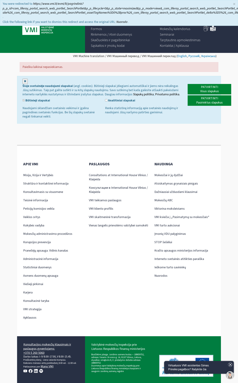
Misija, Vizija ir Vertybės (38, 175)
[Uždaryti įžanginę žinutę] (230, 364)
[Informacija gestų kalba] (206, 30)
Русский (193, 56)
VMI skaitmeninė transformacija (109, 217)
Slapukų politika (143, 94)
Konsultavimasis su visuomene (43, 192)
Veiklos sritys (31, 217)
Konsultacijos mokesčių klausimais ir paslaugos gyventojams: (47, 346)
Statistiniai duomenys (37, 267)
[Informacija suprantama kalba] (213, 30)
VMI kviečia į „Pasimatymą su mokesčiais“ (181, 217)
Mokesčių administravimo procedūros (47, 234)
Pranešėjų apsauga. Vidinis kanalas (45, 250)
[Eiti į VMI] (38, 26)
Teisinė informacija (35, 200)
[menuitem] (96, 29)
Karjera (28, 292)
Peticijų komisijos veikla (38, 209)
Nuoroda (122, 22)
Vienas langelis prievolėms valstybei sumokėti (118, 225)
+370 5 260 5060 (33, 353)
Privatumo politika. (167, 94)
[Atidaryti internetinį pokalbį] (230, 375)
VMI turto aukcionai (167, 225)
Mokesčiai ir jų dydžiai (168, 175)
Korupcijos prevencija (37, 242)
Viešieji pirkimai (33, 284)
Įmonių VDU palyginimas (170, 234)
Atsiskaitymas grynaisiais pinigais (176, 183)
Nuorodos (160, 276)
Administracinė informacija (40, 259)
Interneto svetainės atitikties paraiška (179, 259)
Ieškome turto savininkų (170, 267)
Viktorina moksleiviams (169, 209)
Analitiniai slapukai (121, 100)
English (182, 56)
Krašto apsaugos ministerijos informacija (181, 250)
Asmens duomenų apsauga (40, 276)
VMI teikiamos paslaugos (105, 200)
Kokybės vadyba (33, 225)
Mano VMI (47, 366)
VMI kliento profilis (101, 209)
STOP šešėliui (163, 242)
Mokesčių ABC (163, 200)
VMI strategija (32, 309)
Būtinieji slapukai (37, 100)
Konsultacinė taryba (36, 301)
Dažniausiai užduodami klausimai (175, 192)
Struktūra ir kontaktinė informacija (45, 183)
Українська (208, 56)
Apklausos (29, 317)
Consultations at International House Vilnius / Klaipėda (118, 177)
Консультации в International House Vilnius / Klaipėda (118, 190)
